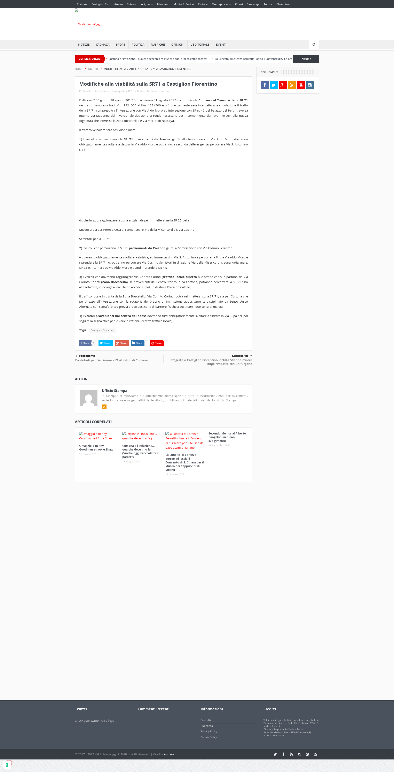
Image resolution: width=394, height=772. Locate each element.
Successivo (240, 356)
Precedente (87, 356)
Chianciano (283, 4)
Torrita (268, 4)
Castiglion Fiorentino (102, 330)
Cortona (82, 4)
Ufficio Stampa (101, 91)
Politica (138, 44)
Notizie (84, 44)
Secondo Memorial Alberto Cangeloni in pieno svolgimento (227, 437)
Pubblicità (207, 726)
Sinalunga (253, 4)
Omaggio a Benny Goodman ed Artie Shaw (96, 447)
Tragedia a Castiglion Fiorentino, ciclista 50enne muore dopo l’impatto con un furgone (211, 362)
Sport (120, 44)
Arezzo (118, 4)
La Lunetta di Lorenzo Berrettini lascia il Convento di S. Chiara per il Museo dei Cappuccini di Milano (262, 58)
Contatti (206, 720)
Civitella (203, 4)
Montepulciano (221, 4)
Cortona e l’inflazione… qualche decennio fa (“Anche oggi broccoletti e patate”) (144, 58)
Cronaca (103, 44)
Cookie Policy (209, 737)
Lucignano (146, 4)
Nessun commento (158, 91)
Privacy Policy (209, 731)
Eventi (221, 44)
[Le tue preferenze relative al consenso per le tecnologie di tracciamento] (7, 765)
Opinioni (177, 44)
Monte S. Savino (183, 4)
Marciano (163, 4)
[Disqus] (163, 539)
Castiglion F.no (101, 4)
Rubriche (158, 44)
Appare (169, 754)
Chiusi (239, 4)
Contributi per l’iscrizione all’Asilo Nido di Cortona (111, 360)
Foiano (131, 4)
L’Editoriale (200, 44)
